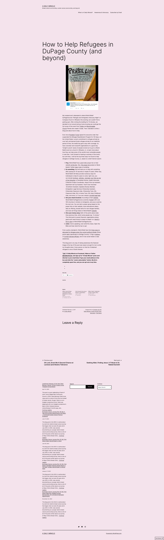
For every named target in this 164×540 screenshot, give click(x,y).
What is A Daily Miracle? (85, 12)
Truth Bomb (99, 313)
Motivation (92, 313)
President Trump (74, 135)
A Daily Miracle (48, 6)
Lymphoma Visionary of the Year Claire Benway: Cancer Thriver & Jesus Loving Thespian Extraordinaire (53, 385)
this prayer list (85, 165)
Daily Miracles (87, 311)
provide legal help (94, 195)
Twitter (82, 126)
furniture (75, 178)
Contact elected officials (71, 236)
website (95, 197)
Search (72, 384)
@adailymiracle (67, 255)
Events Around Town (96, 311)
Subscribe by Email (116, 12)
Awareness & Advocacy (101, 12)
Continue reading (47, 410)
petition (97, 234)
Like (64, 253)
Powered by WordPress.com (113, 533)
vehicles (81, 178)
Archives (99, 384)
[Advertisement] (82, 29)
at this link (74, 165)
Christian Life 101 (97, 309)
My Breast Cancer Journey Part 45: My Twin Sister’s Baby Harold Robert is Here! (54, 440)
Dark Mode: (158, 538)
